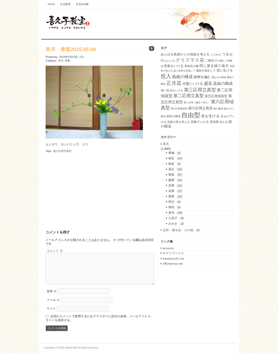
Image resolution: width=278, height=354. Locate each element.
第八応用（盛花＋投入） (197, 102)
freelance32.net (173, 258)
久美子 (176, 218)
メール (53, 300)
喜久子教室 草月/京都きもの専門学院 (139, 24)
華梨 (67, 60)
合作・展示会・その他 (181, 230)
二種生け (211, 60)
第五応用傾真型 (216, 96)
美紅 (175, 169)
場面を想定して (206, 70)
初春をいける (174, 66)
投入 (166, 76)
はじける (170, 60)
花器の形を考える (178, 122)
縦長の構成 (173, 116)
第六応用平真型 (62, 151)
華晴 (174, 207)
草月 (61, 60)
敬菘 (174, 163)
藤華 (175, 180)
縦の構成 (218, 108)
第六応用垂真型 (179, 108)
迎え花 (224, 122)
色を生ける (210, 116)
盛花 (208, 83)
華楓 (174, 153)
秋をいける (176, 90)
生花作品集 (82, 4)
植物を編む (202, 77)
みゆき (176, 223)
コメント (55, 250)
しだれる (215, 54)
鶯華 (175, 196)
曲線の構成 (182, 76)
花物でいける (200, 122)
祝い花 (165, 90)
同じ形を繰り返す (214, 65)
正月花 (173, 83)
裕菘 (175, 158)
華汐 (174, 202)
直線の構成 (223, 83)
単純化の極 (191, 66)
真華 (175, 191)
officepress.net (172, 263)
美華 (175, 185)
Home (51, 4)
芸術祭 (214, 122)
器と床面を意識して (184, 70)
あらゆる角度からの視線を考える (185, 54)
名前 (52, 291)
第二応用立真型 (188, 95)
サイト (51, 308)
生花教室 (65, 4)
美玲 (175, 212)
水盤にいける (192, 83)
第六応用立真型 (200, 108)
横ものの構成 (219, 77)
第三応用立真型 (200, 89)
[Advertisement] (82, 187)
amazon (168, 248)
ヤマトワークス (173, 253)
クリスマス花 (190, 60)
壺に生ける (225, 70)
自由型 (190, 115)
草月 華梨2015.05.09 (71, 49)
